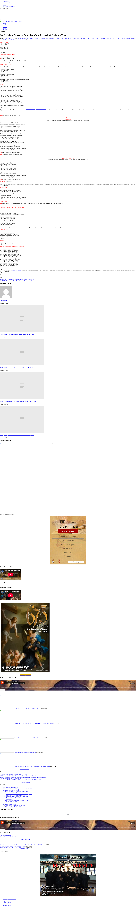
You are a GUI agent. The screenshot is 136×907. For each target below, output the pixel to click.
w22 (117, 38)
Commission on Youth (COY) (9, 804)
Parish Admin (8, 38)
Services (5, 25)
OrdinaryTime (73, 38)
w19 (107, 38)
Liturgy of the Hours (64, 38)
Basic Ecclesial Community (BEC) (10, 787)
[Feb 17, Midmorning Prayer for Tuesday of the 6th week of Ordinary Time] (22, 398)
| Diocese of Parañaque (9, 6)
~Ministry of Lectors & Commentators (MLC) (16, 795)
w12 (89, 38)
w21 (114, 38)
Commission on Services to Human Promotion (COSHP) (15, 800)
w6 (19, 39)
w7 (21, 39)
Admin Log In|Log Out (8, 905)
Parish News (5, 1)
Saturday (78, 38)
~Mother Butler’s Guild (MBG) (13, 797)
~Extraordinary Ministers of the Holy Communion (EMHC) (19, 794)
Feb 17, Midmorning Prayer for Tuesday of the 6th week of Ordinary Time (18, 401)
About (4, 24)
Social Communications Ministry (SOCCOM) (13, 806)
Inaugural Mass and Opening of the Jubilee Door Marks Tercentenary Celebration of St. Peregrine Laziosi (23, 777)
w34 (13, 39)
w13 (92, 38)
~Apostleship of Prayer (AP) (12, 792)
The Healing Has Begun (5, 835)
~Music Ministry (9, 799)
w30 (3, 39)
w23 (119, 38)
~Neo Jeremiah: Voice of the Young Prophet (15, 805)
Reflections (5, 4)
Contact (4, 28)
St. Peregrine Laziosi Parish (9, 899)
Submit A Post (6, 904)
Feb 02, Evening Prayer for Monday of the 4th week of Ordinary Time (17, 435)
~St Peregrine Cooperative (11, 801)
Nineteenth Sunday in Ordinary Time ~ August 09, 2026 (12, 847)
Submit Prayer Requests (25, 675)
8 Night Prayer (21, 38)
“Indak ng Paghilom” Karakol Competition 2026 (25, 752)
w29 (134, 38)
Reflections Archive (24, 848)
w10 (84, 38)
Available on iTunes (30, 109)
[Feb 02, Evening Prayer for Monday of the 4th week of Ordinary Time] (22, 432)
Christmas (31, 38)
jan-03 (54, 38)
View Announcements (25, 782)
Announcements (6, 2)
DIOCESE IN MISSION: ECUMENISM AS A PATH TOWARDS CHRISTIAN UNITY (20, 779)
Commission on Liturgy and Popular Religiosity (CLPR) (15, 791)
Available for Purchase (41, 109)
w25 (124, 38)
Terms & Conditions (7, 902)
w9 (25, 39)
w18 (104, 38)
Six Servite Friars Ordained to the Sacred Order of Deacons (27, 708)
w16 (99, 38)
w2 (109, 38)
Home (4, 23)
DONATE (5, 29)
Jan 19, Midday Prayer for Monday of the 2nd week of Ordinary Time (17, 334)
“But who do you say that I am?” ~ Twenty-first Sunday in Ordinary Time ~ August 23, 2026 (21, 844)
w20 (111, 38)
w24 (122, 38)
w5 (17, 39)
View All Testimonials (25, 839)
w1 (81, 38)
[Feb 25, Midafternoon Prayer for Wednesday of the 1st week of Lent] (22, 365)
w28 (132, 38)
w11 (86, 38)
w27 (129, 38)
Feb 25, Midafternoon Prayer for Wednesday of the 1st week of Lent (16, 367)
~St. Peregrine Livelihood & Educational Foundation (17, 803)
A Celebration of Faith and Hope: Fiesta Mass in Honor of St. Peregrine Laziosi (32, 766)
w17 (102, 38)
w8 (23, 39)
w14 (94, 38)
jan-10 (58, 38)
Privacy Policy (6, 901)
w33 (11, 39)
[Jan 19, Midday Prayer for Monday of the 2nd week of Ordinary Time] (22, 331)
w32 (8, 39)
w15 (97, 38)
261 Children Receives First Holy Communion (10, 778)
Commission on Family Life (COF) (11, 790)
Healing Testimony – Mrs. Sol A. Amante (9, 837)
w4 (15, 39)
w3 (0, 39)
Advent (26, 38)
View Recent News (24, 769)
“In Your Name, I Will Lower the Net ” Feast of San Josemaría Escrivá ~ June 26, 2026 (33, 723)
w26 (127, 38)
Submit (4, 5)
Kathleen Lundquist (16, 270)
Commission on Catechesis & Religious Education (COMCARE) (17, 789)
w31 (6, 39)
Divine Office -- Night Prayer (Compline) (43, 38)
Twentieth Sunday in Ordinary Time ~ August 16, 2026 (12, 846)
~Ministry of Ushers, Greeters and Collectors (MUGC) (18, 796)
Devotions (5, 27)
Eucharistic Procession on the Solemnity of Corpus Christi (27, 737)
